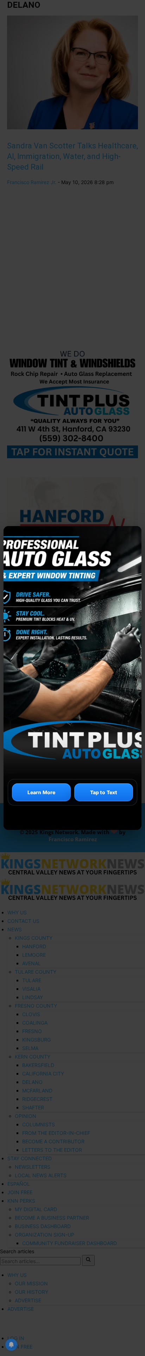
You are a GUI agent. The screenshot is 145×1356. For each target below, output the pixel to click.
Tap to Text (104, 792)
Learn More (41, 792)
